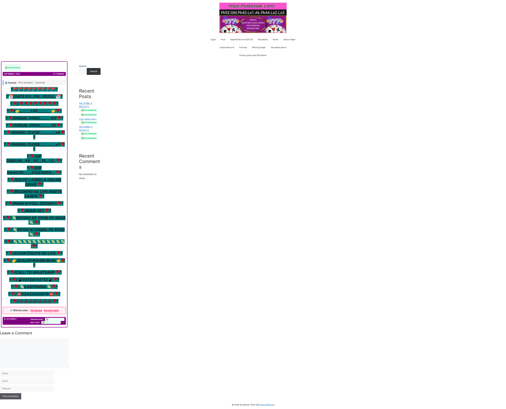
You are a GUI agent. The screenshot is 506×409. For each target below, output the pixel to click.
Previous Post (47, 319)
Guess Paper (290, 39)
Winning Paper (259, 47)
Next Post (45, 322)
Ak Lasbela (11, 319)
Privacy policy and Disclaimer (253, 55)
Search (82, 66)
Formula (243, 47)
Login (213, 39)
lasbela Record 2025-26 (241, 39)
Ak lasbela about (278, 47)
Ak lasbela (262, 39)
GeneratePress (267, 404)
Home (275, 39)
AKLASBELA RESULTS (87, 106)
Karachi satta (51, 310)
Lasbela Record (227, 47)
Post (223, 39)
